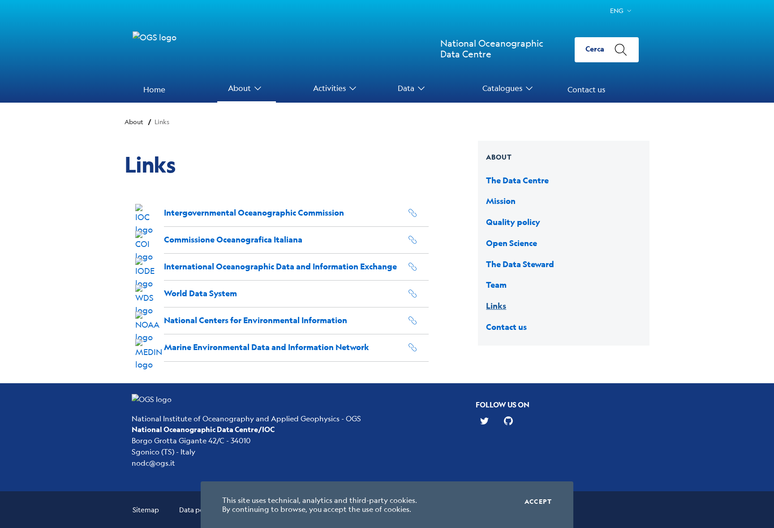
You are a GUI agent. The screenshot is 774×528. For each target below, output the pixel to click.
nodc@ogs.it (153, 462)
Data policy (197, 509)
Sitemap (146, 509)
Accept (538, 501)
